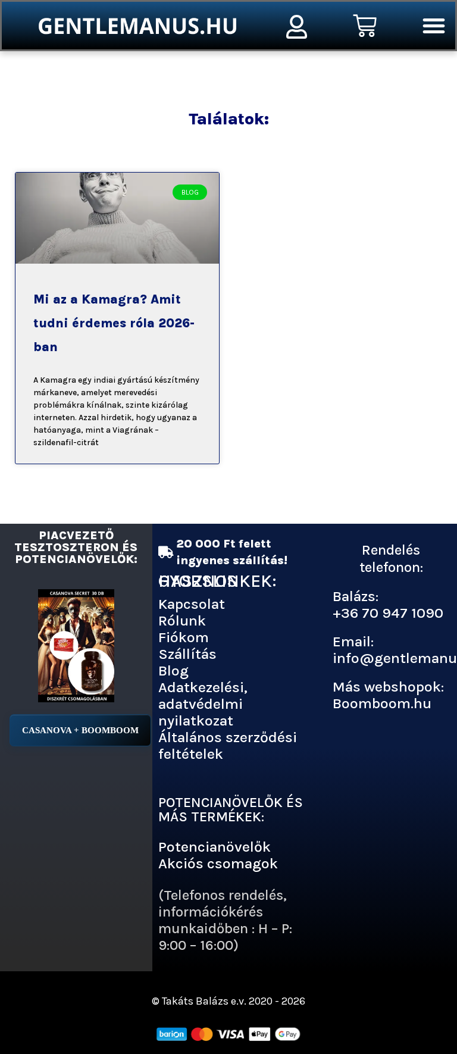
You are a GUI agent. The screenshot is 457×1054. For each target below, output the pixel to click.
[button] (434, 25)
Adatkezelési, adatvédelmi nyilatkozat (203, 703)
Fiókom (183, 637)
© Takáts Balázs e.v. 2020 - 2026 (228, 1001)
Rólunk (182, 620)
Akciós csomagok (218, 863)
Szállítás (187, 653)
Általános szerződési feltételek (227, 745)
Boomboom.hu (382, 703)
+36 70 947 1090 (388, 612)
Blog (173, 670)
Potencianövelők (214, 846)
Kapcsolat (191, 603)
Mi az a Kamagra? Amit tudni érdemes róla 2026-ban (114, 323)
